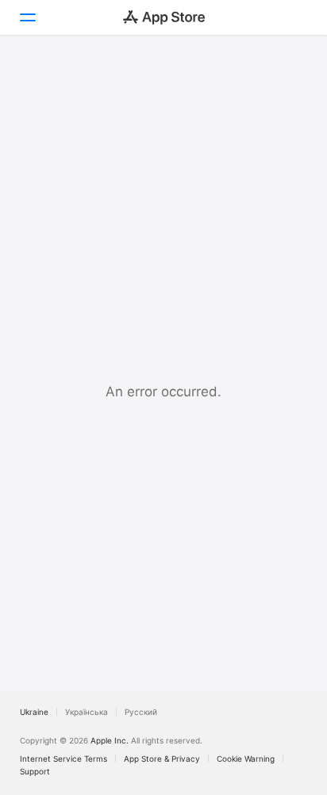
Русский (141, 712)
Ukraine (34, 712)
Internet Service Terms (63, 759)
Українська (86, 712)
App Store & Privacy (162, 759)
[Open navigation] (27, 17)
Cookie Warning (246, 759)
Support (35, 771)
